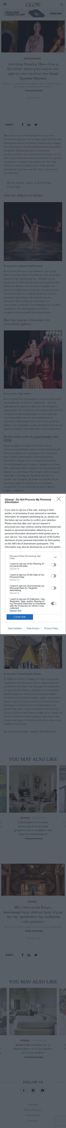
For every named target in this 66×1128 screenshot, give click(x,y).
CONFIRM (20, 617)
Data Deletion (15, 628)
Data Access (33, 628)
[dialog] (33, 564)
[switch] (53, 564)
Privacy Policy (51, 628)
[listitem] (33, 557)
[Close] (60, 500)
